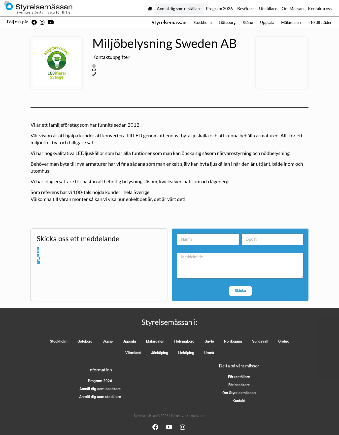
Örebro (283, 341)
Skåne (248, 22)
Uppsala (267, 22)
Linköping (186, 353)
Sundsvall (260, 341)
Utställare (268, 8)
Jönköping (159, 353)
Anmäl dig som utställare (179, 8)
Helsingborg (184, 341)
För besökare (239, 385)
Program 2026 (219, 8)
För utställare (239, 377)
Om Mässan (293, 8)
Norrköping (233, 341)
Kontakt (239, 400)
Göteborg (227, 22)
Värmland (133, 353)
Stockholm (203, 22)
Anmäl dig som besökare (100, 389)
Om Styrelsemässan (239, 393)
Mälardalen (291, 22)
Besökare (246, 8)
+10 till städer (320, 22)
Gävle (209, 341)
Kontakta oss (320, 8)
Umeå (209, 353)
